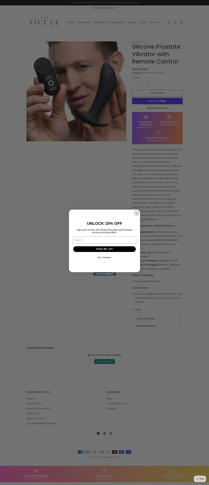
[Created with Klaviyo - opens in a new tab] (104, 274)
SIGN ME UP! (104, 249)
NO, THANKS (104, 258)
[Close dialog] (136, 213)
